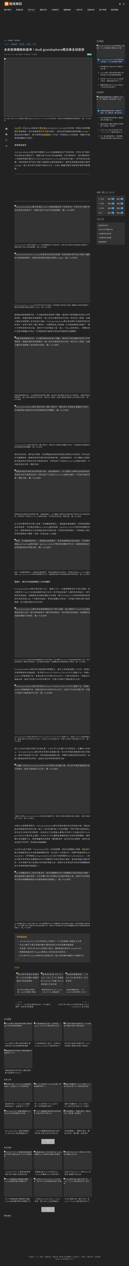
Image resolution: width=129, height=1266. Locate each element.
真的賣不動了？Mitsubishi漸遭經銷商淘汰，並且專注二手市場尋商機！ (17, 1105)
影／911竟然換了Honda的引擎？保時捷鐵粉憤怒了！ (46, 1105)
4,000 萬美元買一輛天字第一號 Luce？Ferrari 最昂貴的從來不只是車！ (77, 1200)
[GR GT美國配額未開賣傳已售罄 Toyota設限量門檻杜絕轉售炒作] (18, 1187)
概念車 (22, 44)
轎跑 (28, 44)
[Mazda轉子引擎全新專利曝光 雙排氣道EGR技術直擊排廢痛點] (18, 1031)
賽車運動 (114, 9)
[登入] (120, 4)
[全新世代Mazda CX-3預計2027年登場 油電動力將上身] (78, 1160)
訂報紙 (83, 1257)
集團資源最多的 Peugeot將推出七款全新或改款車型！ (43, 952)
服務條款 (55, 1257)
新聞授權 (47, 1257)
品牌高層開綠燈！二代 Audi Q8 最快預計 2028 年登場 (75, 990)
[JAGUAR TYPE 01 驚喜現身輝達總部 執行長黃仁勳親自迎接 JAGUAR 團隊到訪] (18, 1160)
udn (5, 40)
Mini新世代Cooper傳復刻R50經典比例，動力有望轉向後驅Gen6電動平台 (52, 955)
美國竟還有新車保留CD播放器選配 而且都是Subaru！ (18, 1071)
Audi (6, 44)
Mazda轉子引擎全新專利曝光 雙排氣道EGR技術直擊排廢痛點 (47, 944)
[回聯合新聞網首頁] (7, 4)
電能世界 (43, 9)
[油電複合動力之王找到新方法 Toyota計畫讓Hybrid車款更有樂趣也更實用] (48, 1160)
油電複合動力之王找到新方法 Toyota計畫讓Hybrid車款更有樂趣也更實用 (48, 1173)
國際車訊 (31, 9)
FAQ (37, 1257)
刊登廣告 (31, 1257)
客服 (41, 1257)
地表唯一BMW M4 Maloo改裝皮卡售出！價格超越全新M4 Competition (50, 948)
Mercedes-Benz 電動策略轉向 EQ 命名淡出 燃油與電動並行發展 (17, 1132)
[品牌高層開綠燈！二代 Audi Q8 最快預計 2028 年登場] (76, 980)
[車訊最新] (124, 41)
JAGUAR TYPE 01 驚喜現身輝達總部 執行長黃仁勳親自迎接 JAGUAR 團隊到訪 (17, 1173)
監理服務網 (102, 242)
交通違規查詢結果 (104, 233)
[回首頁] (16, 4)
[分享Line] (6, 134)
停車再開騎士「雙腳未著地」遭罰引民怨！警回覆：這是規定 (77, 1132)
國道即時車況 (103, 225)
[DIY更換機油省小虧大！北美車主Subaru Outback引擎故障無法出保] (48, 1031)
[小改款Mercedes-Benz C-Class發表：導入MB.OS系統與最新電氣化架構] (48, 1187)
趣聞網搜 (67, 9)
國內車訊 (7, 9)
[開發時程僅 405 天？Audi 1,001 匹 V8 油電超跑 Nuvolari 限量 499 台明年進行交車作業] (52, 980)
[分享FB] (6, 128)
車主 (34, 44)
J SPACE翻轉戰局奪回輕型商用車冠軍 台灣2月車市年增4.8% (47, 1132)
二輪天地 (79, 9)
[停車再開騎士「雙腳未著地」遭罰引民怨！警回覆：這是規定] (78, 1119)
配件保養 (102, 9)
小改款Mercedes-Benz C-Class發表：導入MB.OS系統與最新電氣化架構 (47, 1200)
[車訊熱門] (124, 92)
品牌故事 (91, 9)
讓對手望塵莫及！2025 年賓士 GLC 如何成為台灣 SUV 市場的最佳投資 (77, 1105)
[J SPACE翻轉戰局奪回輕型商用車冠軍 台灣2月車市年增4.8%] (48, 1119)
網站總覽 (97, 1257)
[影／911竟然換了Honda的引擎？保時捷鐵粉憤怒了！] (48, 1092)
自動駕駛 (14, 44)
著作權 (61, 1257)
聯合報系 (76, 1257)
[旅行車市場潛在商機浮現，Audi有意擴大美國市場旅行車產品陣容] (27, 980)
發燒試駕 (19, 9)
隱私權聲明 (67, 1257)
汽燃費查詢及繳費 (104, 237)
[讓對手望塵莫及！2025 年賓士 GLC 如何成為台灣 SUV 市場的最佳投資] (78, 1092)
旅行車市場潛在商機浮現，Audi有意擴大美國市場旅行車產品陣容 (27, 990)
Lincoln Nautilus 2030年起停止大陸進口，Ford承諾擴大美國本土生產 (50, 941)
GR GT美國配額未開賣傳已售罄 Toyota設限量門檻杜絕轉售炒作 (18, 1200)
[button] (123, 3)
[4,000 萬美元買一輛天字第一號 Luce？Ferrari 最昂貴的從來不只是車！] (78, 1187)
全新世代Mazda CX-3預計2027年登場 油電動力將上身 (77, 1173)
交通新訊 (55, 9)
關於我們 (90, 1257)
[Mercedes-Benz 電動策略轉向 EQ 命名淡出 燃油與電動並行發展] (18, 1119)
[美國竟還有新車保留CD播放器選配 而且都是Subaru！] (18, 1058)
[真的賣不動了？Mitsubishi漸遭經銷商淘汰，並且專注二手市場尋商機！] (18, 1092)
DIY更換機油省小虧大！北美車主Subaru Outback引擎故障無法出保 (48, 1044)
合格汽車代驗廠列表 (105, 229)
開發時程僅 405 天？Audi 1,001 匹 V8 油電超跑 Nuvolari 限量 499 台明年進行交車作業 (52, 990)
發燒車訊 (10, 40)
